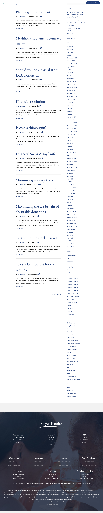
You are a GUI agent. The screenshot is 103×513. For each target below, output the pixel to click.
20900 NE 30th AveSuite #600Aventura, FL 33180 (39, 463)
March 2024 (70, 114)
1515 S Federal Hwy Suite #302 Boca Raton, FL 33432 (14, 463)
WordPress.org (71, 396)
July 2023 (70, 137)
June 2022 (70, 176)
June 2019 (70, 199)
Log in (68, 387)
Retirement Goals (72, 340)
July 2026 (70, 46)
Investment (70, 314)
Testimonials (71, 370)
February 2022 (71, 188)
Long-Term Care (72, 326)
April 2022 (70, 182)
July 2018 (70, 232)
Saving (69, 352)
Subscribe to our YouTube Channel (86, 10)
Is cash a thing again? (31, 127)
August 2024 (71, 99)
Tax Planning (71, 364)
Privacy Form (84, 444)
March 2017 (70, 247)
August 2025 (71, 67)
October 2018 (71, 223)
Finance (69, 276)
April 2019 (70, 205)
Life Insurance (71, 323)
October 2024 (71, 93)
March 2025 (70, 78)
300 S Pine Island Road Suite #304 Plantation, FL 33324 (18, 476)
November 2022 (72, 161)
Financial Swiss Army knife (36, 153)
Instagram (51, 444)
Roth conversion (72, 349)
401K (68, 258)
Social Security (71, 355)
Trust (68, 373)
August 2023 (71, 134)
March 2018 (70, 244)
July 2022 (70, 173)
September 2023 (72, 132)
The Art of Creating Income (75, 20)
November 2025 (72, 58)
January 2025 (71, 84)
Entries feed (70, 390)
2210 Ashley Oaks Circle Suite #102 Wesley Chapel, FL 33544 (64, 463)
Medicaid (70, 332)
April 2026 (70, 55)
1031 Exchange (71, 255)
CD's (68, 270)
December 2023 (72, 123)
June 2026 (70, 49)
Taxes (68, 367)
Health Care (70, 299)
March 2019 (70, 208)
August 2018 (71, 229)
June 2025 (70, 73)
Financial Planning (72, 278)
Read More (19, 28)
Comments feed (72, 393)
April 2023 (70, 146)
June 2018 (70, 235)
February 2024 (71, 117)
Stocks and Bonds (72, 361)
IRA (68, 317)
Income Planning (72, 302)
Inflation (69, 305)
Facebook (51, 438)
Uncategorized (71, 376)
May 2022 (70, 179)
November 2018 (72, 220)
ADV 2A (85, 438)
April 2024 (70, 111)
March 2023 (70, 149)
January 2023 (71, 155)
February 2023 (71, 152)
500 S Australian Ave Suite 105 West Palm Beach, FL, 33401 (89, 463)
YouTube (51, 442)
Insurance (70, 308)
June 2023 (70, 140)
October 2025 (71, 61)
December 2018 (72, 217)
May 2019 (70, 202)
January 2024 (71, 120)
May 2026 (70, 52)
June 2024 (70, 105)
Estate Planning (71, 273)
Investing (69, 311)
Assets (69, 264)
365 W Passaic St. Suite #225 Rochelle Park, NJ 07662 (51, 476)
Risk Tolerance (71, 346)
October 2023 (71, 129)
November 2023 (72, 126)
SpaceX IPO (70, 33)
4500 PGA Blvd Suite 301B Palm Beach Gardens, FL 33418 (85, 476)
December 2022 (72, 158)
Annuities (70, 261)
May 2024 (70, 108)
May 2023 (70, 143)
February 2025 (71, 81)
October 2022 (71, 164)
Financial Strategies (73, 293)
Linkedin (51, 440)
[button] (79, 3)
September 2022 (72, 167)
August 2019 (71, 194)
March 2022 (70, 185)
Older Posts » (56, 294)
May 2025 (70, 75)
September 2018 (72, 226)
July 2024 (70, 102)
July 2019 (70, 196)
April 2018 (70, 241)
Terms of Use (55, 504)
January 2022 (71, 191)
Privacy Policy (48, 504)
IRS (68, 320)
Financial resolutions (31, 101)
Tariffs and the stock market (36, 237)
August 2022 (71, 170)
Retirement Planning (73, 343)
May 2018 (70, 238)
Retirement (70, 338)
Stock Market (71, 358)
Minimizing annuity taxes (34, 180)
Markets (69, 329)
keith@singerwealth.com (19, 442)
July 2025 (70, 70)
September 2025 (72, 64)
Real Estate (70, 335)
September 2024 (72, 96)
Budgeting (70, 267)
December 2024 (72, 87)
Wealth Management (73, 379)
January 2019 (71, 214)
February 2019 (71, 211)
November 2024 (72, 90)
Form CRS (85, 442)
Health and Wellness (73, 296)
